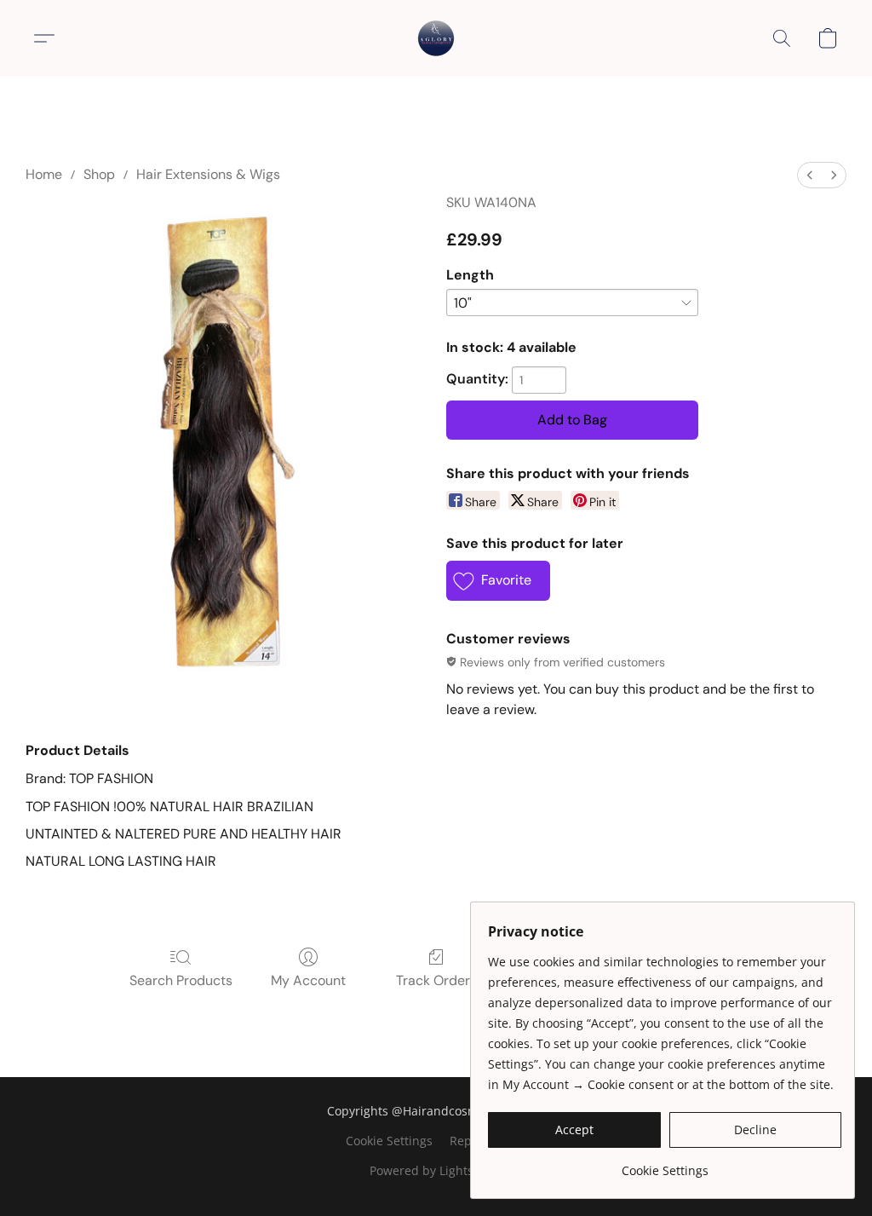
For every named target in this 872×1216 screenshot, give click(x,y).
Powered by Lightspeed (436, 1170)
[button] (436, 38)
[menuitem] (810, 175)
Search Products (180, 980)
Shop (99, 174)
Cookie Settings (389, 1140)
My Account (308, 980)
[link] (664, 1164)
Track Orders (436, 980)
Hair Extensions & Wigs (208, 174)
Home (44, 174)
